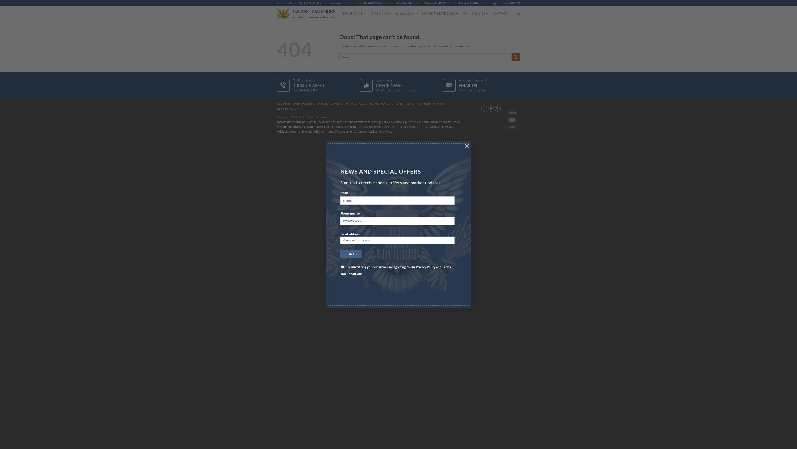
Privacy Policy (425, 267)
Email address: (350, 234)
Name (344, 193)
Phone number (350, 213)
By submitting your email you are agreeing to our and (395, 270)
